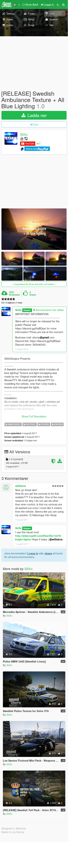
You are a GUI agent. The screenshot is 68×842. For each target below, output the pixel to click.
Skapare (27, 310)
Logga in (32, 553)
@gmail (44, 337)
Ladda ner (36, 115)
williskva (20, 486)
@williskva (56, 539)
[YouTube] (22, 138)
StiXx (24, 134)
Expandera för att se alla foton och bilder (34, 284)
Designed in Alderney (13, 828)
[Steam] (26, 138)
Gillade (32, 295)
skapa (48, 553)
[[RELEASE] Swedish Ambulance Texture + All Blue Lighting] (34, 229)
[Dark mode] (57, 4)
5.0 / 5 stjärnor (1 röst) (11, 303)
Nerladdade (14, 295)
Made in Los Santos (12, 832)
